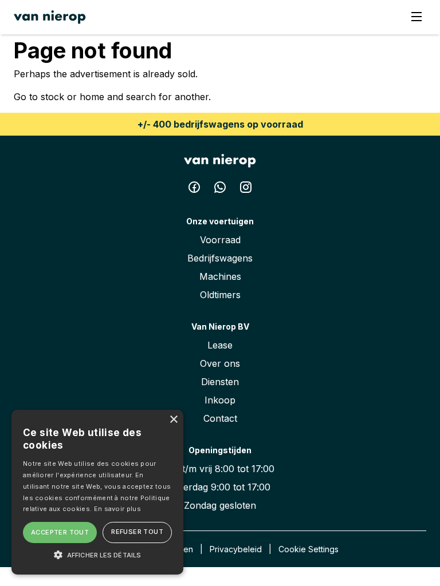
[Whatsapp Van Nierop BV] (221, 189)
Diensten (220, 381)
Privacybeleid (236, 549)
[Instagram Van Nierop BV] (246, 189)
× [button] (173, 419)
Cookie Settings (308, 549)
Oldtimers (220, 294)
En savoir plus (117, 509)
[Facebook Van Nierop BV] (195, 189)
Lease (220, 345)
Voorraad (220, 240)
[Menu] (416, 17)
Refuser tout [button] (137, 532)
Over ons (220, 363)
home (92, 96)
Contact (220, 418)
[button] (97, 554)
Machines (220, 276)
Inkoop (220, 400)
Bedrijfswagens (220, 258)
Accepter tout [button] (60, 532)
